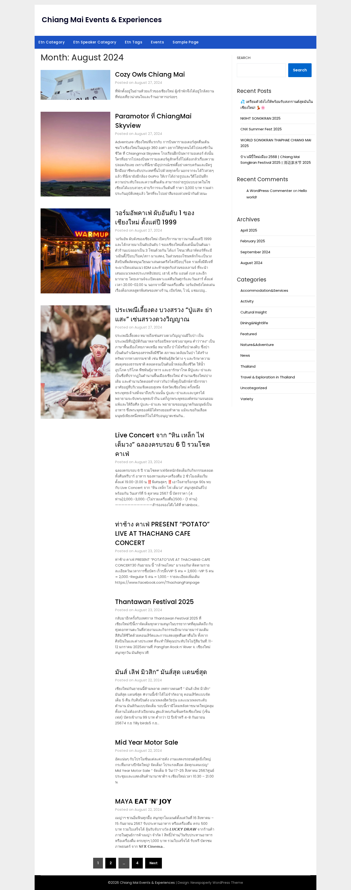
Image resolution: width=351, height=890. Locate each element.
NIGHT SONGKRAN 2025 (260, 118)
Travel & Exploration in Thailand (267, 377)
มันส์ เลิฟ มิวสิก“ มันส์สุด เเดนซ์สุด (161, 672)
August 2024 (251, 262)
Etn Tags (133, 42)
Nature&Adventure (257, 344)
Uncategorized (253, 387)
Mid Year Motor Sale (146, 742)
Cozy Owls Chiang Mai (150, 74)
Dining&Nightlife (254, 322)
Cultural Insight (253, 312)
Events (157, 42)
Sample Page (186, 42)
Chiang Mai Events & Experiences (102, 20)
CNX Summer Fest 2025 (261, 129)
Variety (246, 398)
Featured (248, 333)
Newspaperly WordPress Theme (217, 882)
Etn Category (51, 42)
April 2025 (248, 230)
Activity (247, 301)
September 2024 (255, 251)
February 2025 (252, 241)
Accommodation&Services (264, 290)
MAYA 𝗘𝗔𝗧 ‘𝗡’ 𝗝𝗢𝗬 (143, 801)
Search (243, 57)
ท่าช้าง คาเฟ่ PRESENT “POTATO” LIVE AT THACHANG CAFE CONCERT (162, 533)
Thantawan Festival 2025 (154, 602)
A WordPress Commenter (269, 190)
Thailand (247, 366)
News (245, 355)
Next (153, 863)
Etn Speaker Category (94, 42)
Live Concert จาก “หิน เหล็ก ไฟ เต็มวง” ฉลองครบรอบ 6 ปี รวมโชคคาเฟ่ (162, 444)
